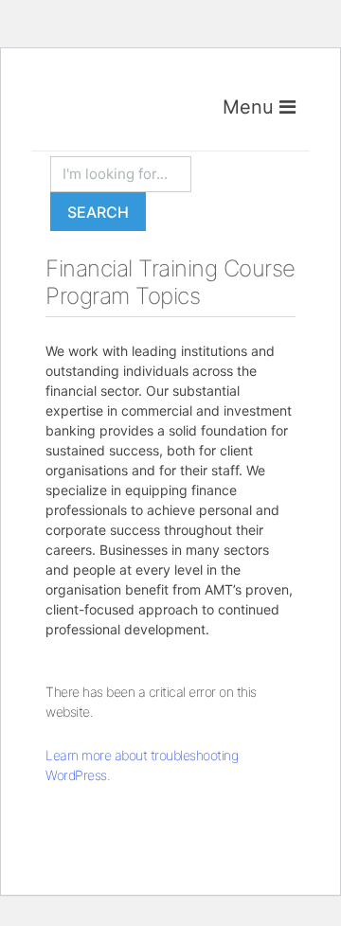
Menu (251, 107)
